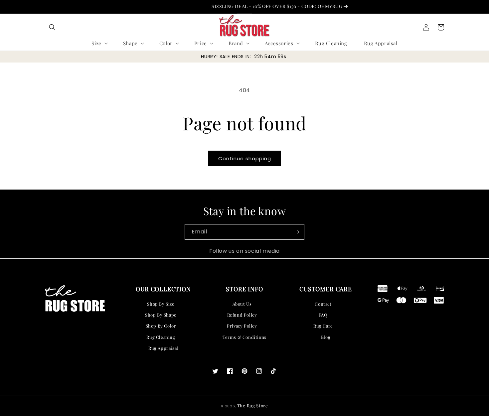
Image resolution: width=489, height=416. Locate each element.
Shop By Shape (161, 315)
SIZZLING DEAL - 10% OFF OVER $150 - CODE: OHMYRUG (272, 6)
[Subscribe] (296, 232)
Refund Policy (242, 315)
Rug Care (323, 326)
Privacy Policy (242, 326)
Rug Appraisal (163, 348)
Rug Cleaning (160, 337)
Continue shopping (244, 158)
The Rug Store (252, 405)
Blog (325, 337)
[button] (52, 27)
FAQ (323, 315)
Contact (323, 304)
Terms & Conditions (244, 337)
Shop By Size (160, 304)
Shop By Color (161, 326)
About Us (242, 304)
